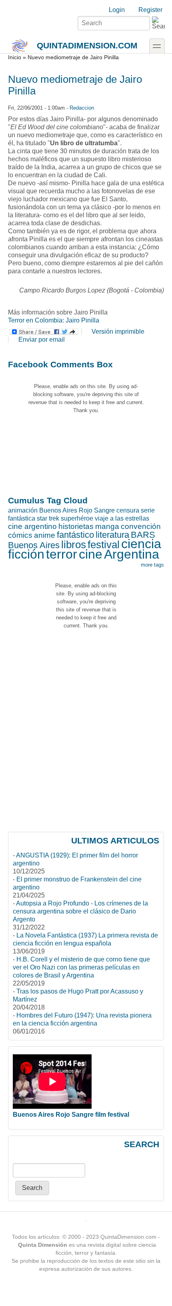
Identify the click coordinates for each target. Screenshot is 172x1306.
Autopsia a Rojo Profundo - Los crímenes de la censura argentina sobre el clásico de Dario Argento (80, 911)
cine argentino (32, 526)
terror (61, 554)
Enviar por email (41, 339)
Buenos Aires (34, 545)
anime (44, 535)
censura (127, 510)
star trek (48, 518)
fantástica (21, 518)
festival (104, 544)
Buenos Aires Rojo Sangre (77, 510)
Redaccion (82, 108)
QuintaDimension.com (87, 45)
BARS (143, 535)
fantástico (75, 535)
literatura (112, 535)
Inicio (14, 57)
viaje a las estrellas (122, 518)
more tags (152, 565)
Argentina (131, 554)
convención (141, 526)
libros (73, 544)
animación (23, 510)
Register (150, 9)
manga (107, 526)
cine (90, 554)
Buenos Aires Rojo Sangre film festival (71, 1114)
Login (117, 9)
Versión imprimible (118, 331)
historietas (76, 526)
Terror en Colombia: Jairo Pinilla (53, 320)
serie (148, 510)
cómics (20, 535)
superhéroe (77, 518)
